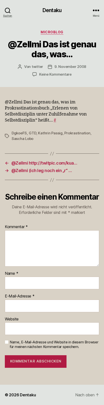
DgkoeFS (19, 133)
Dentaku (52, 10)
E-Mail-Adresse (20, 296)
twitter (37, 66)
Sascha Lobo (22, 138)
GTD (32, 133)
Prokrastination (77, 133)
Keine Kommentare (55, 74)
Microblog (52, 32)
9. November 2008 (70, 66)
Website (12, 319)
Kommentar (16, 227)
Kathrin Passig (50, 133)
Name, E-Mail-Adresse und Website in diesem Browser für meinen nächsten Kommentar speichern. (54, 344)
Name (11, 273)
